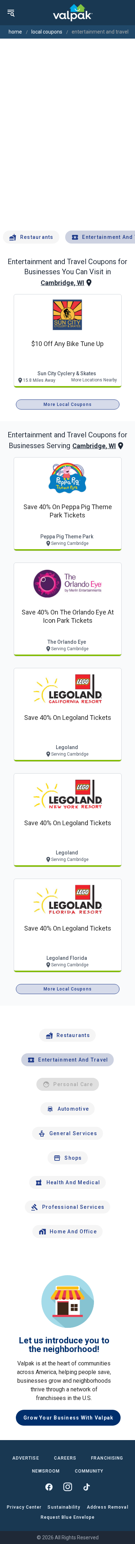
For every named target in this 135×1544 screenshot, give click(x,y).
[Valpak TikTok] (86, 1486)
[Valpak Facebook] (48, 1486)
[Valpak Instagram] (67, 1486)
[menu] (11, 13)
